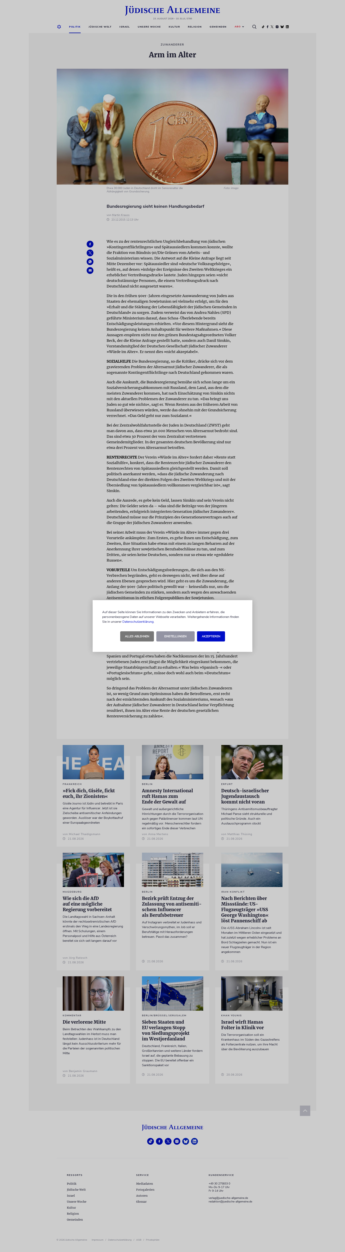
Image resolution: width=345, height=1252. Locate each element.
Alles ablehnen (137, 636)
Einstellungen (175, 636)
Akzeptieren (211, 636)
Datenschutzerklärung (138, 622)
